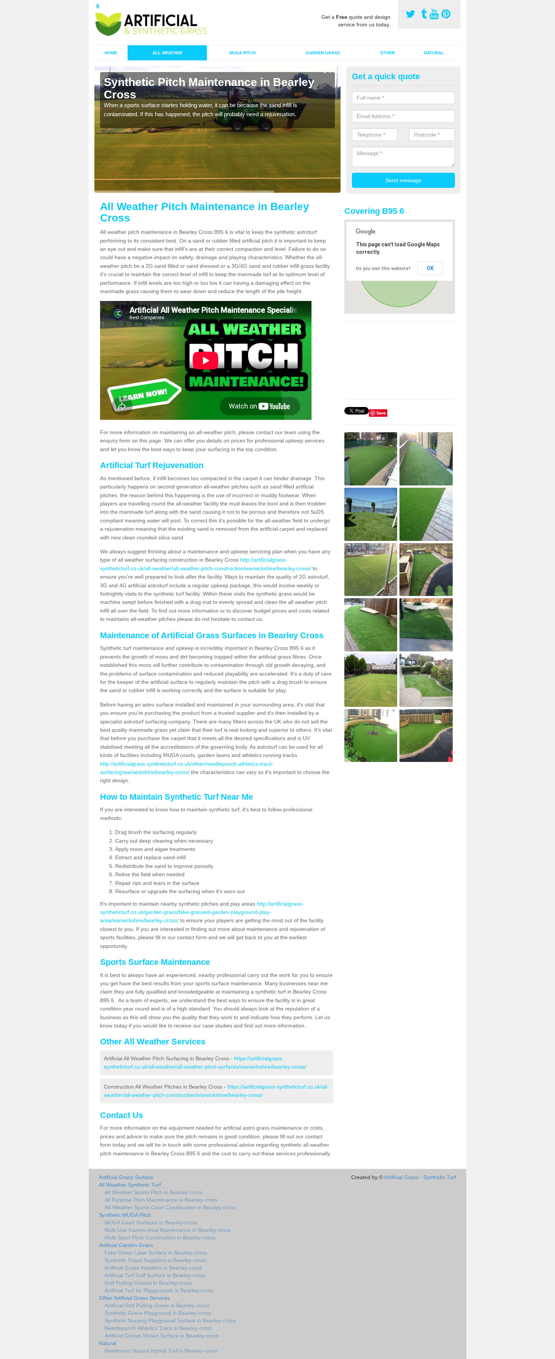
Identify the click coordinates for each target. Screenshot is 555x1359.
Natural (434, 53)
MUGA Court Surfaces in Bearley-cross (151, 1222)
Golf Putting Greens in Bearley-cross (148, 1283)
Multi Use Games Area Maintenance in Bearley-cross (168, 1230)
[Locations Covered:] (97, 6)
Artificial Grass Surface (126, 1177)
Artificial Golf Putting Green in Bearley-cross (157, 1305)
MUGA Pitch (242, 53)
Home (111, 53)
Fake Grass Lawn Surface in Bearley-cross (156, 1253)
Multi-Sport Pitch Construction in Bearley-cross (160, 1238)
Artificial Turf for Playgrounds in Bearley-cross (159, 1290)
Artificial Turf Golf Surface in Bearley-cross (155, 1275)
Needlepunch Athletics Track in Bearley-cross (158, 1328)
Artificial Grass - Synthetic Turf (420, 1177)
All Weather (167, 53)
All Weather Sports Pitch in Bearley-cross (153, 1192)
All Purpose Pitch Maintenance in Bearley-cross (161, 1200)
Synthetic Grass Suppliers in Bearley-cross (155, 1260)
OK (430, 268)
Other (387, 53)
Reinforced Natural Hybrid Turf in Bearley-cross (161, 1351)
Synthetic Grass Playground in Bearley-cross (158, 1313)
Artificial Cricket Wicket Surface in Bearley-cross (162, 1336)
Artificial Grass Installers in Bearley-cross (153, 1268)
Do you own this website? (383, 268)
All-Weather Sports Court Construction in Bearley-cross (170, 1207)
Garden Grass (323, 53)
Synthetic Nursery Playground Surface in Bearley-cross (170, 1321)
